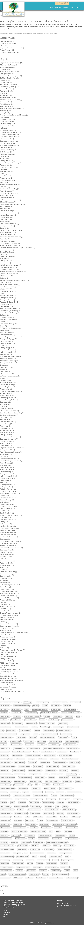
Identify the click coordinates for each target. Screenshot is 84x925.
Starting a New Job (5, 806)
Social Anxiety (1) (6, 102)
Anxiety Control (48, 806)
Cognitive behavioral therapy (60, 874)
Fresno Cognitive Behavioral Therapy (53, 748)
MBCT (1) (3, 482)
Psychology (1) (5, 156)
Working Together (5, 827)
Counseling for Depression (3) (10, 132)
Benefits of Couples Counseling (17, 874)
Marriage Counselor (50, 770)
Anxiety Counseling (72, 774)
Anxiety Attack (17, 816)
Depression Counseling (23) (9, 134)
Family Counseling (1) (7, 211)
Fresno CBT (32, 838)
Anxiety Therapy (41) (7, 474)
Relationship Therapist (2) (9, 537)
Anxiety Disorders (48, 849)
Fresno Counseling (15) (8, 532)
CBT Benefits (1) (5, 517)
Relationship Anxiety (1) (8, 639)
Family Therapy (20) (7, 41)
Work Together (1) (6, 171)
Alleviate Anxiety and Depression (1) (12, 230)
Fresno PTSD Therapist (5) (9, 598)
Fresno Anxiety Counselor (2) (10, 528)
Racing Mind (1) (5, 113)
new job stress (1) (6, 689)
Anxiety (27, 817)
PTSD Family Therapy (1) (9, 663)
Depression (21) (5, 402)
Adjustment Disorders (6, 799)
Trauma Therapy (74, 751)
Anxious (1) (4, 321)
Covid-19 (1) (4, 228)
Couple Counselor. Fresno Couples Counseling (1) (17, 247)
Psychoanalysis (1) (6, 158)
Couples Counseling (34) (8, 43)
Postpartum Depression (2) (9, 145)
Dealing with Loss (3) (7, 261)
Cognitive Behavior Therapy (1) (11, 515)
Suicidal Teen (41, 744)
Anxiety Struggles (55, 709)
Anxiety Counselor (37, 792)
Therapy (35, 751)
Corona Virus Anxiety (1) (8, 595)
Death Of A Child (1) (7, 513)
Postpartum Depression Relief (19, 831)
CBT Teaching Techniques (33, 748)
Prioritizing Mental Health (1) (10, 245)
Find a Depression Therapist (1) (11, 452)
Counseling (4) (5, 69)
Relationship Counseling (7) (9, 189)
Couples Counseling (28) (8, 506)
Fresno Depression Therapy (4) (11, 541)
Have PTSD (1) (5, 635)
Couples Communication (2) (9, 269)
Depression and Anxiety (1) (9, 458)
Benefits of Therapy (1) (8, 287)
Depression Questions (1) (9, 141)
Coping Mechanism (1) (8, 676)
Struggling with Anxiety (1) (9, 97)
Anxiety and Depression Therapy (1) (12, 650)
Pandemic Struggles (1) (8, 530)
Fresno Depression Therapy (8, 766)
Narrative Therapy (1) (7, 561)
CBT (36, 784)
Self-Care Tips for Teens (69, 809)
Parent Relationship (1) (8, 504)
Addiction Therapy (5, 860)
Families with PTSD (23, 845)
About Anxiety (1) (6, 445)
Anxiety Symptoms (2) (7, 441)
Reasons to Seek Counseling (47, 723)
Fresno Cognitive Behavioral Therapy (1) (14, 115)
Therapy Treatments (73, 727)
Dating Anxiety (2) (6, 424)
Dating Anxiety (4, 712)
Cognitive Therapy (19, 838)
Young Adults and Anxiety (22, 867)
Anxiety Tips (60, 802)
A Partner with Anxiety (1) (8, 65)
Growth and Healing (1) (8, 385)
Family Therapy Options (56, 741)
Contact (78, 7)
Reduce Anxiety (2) (6, 563)
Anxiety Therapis (63, 723)
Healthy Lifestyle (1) (7, 589)
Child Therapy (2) (6, 152)
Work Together (17, 853)
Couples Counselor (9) (8, 498)
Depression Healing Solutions (69, 758)
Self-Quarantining (38, 816)
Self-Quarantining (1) (7, 317)
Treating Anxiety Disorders (51, 781)
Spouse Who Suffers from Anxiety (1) (13, 271)
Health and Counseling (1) (9, 572)
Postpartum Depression (31, 712)
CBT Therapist (75, 816)
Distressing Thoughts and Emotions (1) (13, 204)
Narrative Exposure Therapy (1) (11, 100)
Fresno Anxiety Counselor (34, 809)
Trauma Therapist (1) (7, 606)
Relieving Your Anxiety (22, 856)
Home (50, 7)
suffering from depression (20, 806)
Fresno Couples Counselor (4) (10, 180)
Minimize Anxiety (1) (7, 139)
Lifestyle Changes (53, 719)
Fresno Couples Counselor (59, 702)
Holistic (78, 716)
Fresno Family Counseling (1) (10, 311)
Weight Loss (26, 792)
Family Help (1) (5, 426)
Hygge (12, 802)
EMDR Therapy (18, 820)
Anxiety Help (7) (5, 495)
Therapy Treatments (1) (8, 545)
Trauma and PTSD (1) (7, 469)
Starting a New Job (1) (8, 685)
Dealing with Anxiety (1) (8, 226)
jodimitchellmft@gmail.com (66, 906)
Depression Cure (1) (7, 550)
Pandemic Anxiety (15, 709)
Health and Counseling (50, 788)
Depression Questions (67, 860)
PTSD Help (67, 870)
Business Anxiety (5, 795)
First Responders (64, 867)
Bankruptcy (31, 758)
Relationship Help (38, 842)
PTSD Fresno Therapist (72, 838)
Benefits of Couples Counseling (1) (12, 413)
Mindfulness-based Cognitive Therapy (10, 702)
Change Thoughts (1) (7, 450)
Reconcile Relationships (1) (9, 224)
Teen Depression (62, 751)
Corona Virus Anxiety (67, 719)
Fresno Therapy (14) (7, 395)
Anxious (34, 856)
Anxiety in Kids (32, 762)
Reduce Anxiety (58, 716)
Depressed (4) (5, 187)
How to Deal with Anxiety (67, 795)
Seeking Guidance (5, 784)
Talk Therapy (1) (5, 110)
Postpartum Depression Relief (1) (11, 461)
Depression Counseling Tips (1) (11, 76)
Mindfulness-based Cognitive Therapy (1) (14, 280)
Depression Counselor (18, 770)
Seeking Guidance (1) (7, 250)
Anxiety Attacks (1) (6, 428)
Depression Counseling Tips (64, 849)
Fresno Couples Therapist (72, 741)
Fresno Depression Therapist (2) (11, 337)
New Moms (72, 835)
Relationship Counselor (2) (9, 302)
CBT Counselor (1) (6, 93)
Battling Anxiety (4, 751)
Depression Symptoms (50, 867)
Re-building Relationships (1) (10, 615)
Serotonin (55, 860)
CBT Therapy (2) (6, 524)
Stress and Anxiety (67, 781)
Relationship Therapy (66, 734)
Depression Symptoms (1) (9, 439)
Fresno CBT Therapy (54, 744)
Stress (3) (3, 326)
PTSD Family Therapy (71, 748)
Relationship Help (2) (7, 467)
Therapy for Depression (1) (9, 593)
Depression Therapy (6, 737)
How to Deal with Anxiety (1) (9, 313)
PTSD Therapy (28, 702)
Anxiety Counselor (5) (7, 304)
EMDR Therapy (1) (6, 480)
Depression (51, 777)
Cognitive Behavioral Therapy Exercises (57, 842)
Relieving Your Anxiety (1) (9, 274)
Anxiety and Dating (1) (7, 637)
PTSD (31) (3, 46)
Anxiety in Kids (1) (6, 178)
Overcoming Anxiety (5, 774)
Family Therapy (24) (7, 463)
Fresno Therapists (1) (7, 89)
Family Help (3, 792)
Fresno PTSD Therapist (69, 766)
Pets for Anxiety (30, 820)
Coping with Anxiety (5, 762)
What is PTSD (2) (6, 289)
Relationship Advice (34, 874)
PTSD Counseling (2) (7, 508)
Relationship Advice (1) (8, 291)
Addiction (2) (4, 648)
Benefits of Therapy (5, 813)
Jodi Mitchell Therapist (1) (9, 415)
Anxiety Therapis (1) (7, 393)
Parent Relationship (30, 835)
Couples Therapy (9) (7, 121)
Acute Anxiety (4, 709)
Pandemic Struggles (59, 727)
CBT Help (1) (4, 406)
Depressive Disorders (58, 784)
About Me (58, 7)
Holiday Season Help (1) (8, 476)
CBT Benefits (69, 716)
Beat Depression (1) (7, 576)
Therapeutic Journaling (59, 762)
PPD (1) (2, 667)
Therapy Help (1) (6, 454)
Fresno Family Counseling (56, 877)
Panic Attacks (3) (6, 176)
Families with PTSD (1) (8, 421)
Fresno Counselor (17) (8, 232)
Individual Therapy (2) (7, 554)
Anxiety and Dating (15, 741)
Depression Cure (5, 723)
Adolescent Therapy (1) (8, 665)
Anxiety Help (4, 719)
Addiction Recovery (31, 723)
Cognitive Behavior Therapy (8, 788)
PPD (26, 853)
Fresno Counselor (74, 762)
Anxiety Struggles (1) (7, 348)
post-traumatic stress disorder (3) (11, 237)
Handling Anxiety (29, 744)
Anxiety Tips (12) (6, 95)
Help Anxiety (4, 744)
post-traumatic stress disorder (33, 755)
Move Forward (28, 877)
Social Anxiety (4, 831)
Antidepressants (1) (7, 73)
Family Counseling (55, 870)
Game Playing (67, 705)
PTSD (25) (3, 254)
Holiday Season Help (20, 774)
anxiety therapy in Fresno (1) (10, 284)
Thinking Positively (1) (7, 67)
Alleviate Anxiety (21, 758)
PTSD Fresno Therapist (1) (9, 411)
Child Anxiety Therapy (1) (9, 543)
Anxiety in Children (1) (7, 600)
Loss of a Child (22, 802)
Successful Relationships (45, 835)
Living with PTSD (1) (7, 219)
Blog (71, 7)
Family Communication (73, 813)
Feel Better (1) (5, 239)
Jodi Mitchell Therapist (52, 820)
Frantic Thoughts (35, 813)
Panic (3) (3, 645)
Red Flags (44, 705)
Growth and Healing (69, 845)
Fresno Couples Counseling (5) (11, 163)
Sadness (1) (4, 278)
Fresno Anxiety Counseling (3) (10, 437)
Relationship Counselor (43, 860)
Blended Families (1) (7, 252)
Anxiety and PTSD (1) (7, 160)
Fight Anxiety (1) (5, 419)
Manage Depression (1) (8, 215)
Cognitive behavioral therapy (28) (11, 63)
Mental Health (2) (6, 208)
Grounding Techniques (70, 709)
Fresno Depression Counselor (39, 709)
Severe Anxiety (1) (6, 306)
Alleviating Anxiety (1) (7, 234)
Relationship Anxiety (48, 802)
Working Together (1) (7, 485)
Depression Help (5, 770)
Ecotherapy (3, 741)
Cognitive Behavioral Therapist (49, 734)
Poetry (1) (3, 622)
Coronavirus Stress (45, 762)
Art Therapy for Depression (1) (10, 328)
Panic (57, 806)
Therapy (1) (4, 365)
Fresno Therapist (52, 766)
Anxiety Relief (4, 835)
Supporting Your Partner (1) (9, 626)
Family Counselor (22, 849)
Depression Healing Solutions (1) (11, 548)
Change (76, 870)
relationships (4, 802)
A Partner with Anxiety (49, 755)
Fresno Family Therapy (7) (9, 87)
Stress (29, 784)
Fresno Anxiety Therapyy (42, 702)
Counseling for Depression (7, 845)
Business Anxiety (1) (7, 556)
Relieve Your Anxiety (72, 877)
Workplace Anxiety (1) (7, 106)
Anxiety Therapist (35, 849)
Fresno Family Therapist (35, 781)
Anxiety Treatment (17, 723)
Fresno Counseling (6, 727)
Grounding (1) (5, 604)
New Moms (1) (5, 258)
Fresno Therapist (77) (7, 195)
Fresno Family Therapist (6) (9, 71)
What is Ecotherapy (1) (8, 295)
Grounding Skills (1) (7, 126)
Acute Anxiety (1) (6, 165)
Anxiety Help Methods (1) (9, 363)
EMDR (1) (3, 174)
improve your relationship (74, 792)
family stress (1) (5, 330)
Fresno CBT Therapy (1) (8, 339)
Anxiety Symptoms (17, 755)
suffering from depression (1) (10, 376)
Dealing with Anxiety (52, 863)
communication (76, 777)
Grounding (30, 863)
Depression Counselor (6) (9, 624)
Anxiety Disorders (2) (7, 430)
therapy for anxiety (48, 813)
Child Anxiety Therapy (19, 781)
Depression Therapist (6, 838)
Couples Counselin (30, 824)
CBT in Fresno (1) (6, 147)
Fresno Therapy (44, 727)
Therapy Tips (33, 737)
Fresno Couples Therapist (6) (10, 672)
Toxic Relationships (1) (8, 358)
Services (65, 7)
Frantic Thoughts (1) (7, 682)
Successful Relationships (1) (10, 137)
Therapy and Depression (7, 856)
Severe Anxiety (64, 816)
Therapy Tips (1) (5, 630)
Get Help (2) (4, 456)
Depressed (37, 730)
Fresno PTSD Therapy (24, 766)
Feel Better (47, 716)
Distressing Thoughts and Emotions (71, 712)
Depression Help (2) (7, 661)
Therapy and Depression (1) (10, 184)
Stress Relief (49, 792)
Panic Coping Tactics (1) (8, 267)
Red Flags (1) (5, 511)
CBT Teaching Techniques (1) (10, 585)
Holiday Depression (65, 799)
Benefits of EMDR (63, 777)
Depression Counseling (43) (9, 52)
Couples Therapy (5, 853)
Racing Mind (14, 842)
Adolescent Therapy (30, 719)
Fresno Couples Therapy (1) (10, 669)
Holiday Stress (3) (6, 435)
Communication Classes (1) (9, 591)
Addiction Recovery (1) (8, 489)
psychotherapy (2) (6, 367)
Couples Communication (37, 853)
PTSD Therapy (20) (7, 276)
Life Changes (4, 842)
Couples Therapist (46, 827)
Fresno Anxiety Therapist (21, 727)
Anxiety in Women (24, 734)
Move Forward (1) (6, 354)
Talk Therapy (46, 845)
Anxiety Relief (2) (6, 389)
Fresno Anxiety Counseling (35, 770)
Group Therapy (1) (6, 282)
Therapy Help (77, 799)
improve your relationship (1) (10, 84)
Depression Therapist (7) (8, 491)
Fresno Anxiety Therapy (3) (9, 213)
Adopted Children (11, 730)
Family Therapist (38, 766)
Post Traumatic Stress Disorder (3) (12, 356)
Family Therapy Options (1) (9, 400)
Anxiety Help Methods (20, 799)
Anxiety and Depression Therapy (21, 795)
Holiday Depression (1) (8, 352)
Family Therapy (63, 737)
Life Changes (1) (6, 417)
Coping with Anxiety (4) (8, 298)
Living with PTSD (51, 853)
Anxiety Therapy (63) (7, 50)
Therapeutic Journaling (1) (9, 361)
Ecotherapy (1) (5, 117)
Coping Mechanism (43, 838)
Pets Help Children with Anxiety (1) (12, 108)
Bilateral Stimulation (16, 719)
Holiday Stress (60, 792)
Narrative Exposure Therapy (41, 795)
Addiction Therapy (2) (7, 552)
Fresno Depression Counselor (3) (11, 680)
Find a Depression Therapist (8, 777)
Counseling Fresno (5, 816)
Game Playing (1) (6, 587)
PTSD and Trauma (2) (7, 154)
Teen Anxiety (30, 860)
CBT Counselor (63, 770)
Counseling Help (18, 824)
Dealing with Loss (43, 824)
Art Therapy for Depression (64, 730)
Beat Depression (31, 870)
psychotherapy (43, 870)
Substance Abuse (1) (7, 674)
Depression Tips (14, 792)
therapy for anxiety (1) (7, 574)
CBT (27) (3, 559)
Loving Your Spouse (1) (8, 687)
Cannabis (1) (4, 569)
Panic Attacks (34, 827)
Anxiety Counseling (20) (8, 478)
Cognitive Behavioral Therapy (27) (12, 48)
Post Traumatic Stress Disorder (8, 734)
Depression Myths (5, 824)
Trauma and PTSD (51, 816)
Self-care (78, 781)
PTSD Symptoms (36, 788)
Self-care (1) (4, 315)
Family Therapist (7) (7, 191)
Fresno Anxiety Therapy (6, 758)
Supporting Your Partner (65, 755)
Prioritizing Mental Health (21, 813)
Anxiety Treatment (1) (7, 217)
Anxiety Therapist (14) (7, 143)
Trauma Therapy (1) (7, 443)
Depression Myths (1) (7, 334)
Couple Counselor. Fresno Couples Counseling (64, 824)
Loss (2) (3, 602)
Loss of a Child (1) (6, 641)
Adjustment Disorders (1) (8, 656)
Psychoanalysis (37, 867)
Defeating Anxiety (5, 877)
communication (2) (6, 582)
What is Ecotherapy (60, 835)
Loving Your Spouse (25, 730)
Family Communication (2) (9, 652)
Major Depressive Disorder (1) (10, 265)
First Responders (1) (7, 619)
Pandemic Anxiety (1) (7, 343)
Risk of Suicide (54, 758)
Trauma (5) (4, 567)
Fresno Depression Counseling (21, 705)
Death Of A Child (41, 741)
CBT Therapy (56, 845)
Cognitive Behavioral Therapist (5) (12, 448)
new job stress (58, 827)
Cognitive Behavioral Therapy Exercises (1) (15, 632)
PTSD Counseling (34, 802)
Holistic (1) (3, 128)
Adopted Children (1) (7, 197)
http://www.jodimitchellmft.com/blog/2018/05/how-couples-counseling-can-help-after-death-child (28, 33)
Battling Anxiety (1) (6, 487)
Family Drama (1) (6, 263)
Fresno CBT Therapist (57, 774)
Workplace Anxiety (48, 730)
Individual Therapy (41, 877)
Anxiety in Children (57, 838)
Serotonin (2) (4, 369)
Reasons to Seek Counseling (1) (11, 391)
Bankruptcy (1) (5, 539)
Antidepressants (5, 863)
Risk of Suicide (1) (6, 104)
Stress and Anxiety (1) (7, 332)
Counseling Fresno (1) (8, 387)
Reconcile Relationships (48, 751)
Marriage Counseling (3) (8, 678)
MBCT (50, 831)
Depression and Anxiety (72, 827)
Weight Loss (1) (5, 502)
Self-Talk (35, 734)
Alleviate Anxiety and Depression (49, 712)
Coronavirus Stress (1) (8, 130)
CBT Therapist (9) (6, 371)
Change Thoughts (5, 748)
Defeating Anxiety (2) (7, 578)
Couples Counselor (5, 781)
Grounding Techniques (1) (9, 519)
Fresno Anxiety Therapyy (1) (10, 493)
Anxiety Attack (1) (6, 580)
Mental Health (74, 770)
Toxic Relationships (5, 820)
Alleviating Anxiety (23, 788)
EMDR (66, 856)
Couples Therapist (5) (7, 500)
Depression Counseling (19, 827)
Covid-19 (34, 727)
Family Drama (17, 716)
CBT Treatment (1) (6, 465)
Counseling (42, 719)
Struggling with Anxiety (65, 853)
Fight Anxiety (20, 809)
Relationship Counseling (25, 777)
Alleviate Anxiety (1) (7, 472)
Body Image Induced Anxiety (47, 737)
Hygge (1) (3, 293)
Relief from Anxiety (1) (7, 241)
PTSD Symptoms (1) (7, 341)
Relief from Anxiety (28, 741)
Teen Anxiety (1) (5, 404)
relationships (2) (5, 80)
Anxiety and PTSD (16, 712)
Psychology (40, 863)
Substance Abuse (5, 716)
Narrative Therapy (18, 860)
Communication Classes (55, 856)
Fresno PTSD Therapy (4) (9, 193)
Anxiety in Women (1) (7, 300)
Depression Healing (19, 784)
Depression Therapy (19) (8, 324)
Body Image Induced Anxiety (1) (11, 200)
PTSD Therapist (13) (7, 374)
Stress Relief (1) (5, 221)
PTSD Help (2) (5, 182)
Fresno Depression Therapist (38, 831)
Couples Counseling (67, 820)
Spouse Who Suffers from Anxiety (20, 751)
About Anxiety (19, 870)
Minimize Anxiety (42, 758)
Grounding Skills (55, 705)
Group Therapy (68, 831)
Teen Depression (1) (7, 206)
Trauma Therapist (5, 705)
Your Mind (35, 705)
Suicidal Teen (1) (6, 82)
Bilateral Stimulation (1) (8, 202)
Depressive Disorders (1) (8, 535)
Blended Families (18, 748)
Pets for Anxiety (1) (6, 91)
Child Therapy (64, 863)
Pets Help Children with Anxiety (32, 716)
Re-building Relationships (69, 744)
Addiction (42, 856)
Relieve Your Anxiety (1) (8, 150)
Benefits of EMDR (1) (7, 643)
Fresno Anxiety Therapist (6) (10, 243)
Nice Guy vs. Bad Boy (34, 774)
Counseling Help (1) (7, 565)
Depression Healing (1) (8, 350)
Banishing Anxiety (51, 799)
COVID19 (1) (4, 345)
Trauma (26, 709)
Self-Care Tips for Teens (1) (9, 78)
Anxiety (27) (4, 522)
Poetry (46, 774)
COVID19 (74, 737)
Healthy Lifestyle (26, 842)
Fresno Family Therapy (65, 788)
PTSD (58, 831)
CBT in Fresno (35, 845)
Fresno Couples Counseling (52, 809)
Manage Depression (73, 802)
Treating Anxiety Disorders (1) (10, 613)
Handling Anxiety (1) (7, 380)
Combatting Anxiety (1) (8, 398)
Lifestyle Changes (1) (7, 124)
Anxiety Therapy (19, 762)
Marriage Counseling (16, 744)
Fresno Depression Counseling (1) (12, 691)
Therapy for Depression (6, 867)
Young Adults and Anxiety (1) (10, 308)
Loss (2, 730)
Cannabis (54, 795)
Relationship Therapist (6, 870)
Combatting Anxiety (75, 702)
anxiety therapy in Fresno (7, 809)
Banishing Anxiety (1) (7, 432)
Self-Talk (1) (4, 169)
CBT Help (40, 820)
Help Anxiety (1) (5, 654)
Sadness (3, 874)
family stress (60, 813)
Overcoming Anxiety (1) (8, 256)
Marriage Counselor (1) (8, 526)
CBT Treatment (17, 877)
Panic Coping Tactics (18, 863)
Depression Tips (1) (7, 628)
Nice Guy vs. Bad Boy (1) (8, 319)
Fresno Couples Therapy (36, 799)
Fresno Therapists (35, 806)
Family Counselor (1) (7, 617)
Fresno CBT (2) (5, 609)
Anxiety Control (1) (6, 659)
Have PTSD (46, 874)
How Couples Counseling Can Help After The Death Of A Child (34, 21)
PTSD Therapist (15, 835)
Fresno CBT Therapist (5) (9, 167)
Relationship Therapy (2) (8, 382)
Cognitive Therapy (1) (7, 408)
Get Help (65, 806)
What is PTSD (45, 784)
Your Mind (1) (4, 611)
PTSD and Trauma (21, 737)
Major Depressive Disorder (7, 849)
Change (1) (4, 378)
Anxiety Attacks (4, 755)
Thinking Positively (39, 777)
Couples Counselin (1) (7, 119)
